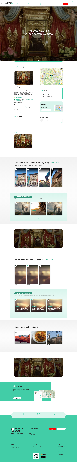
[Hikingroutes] (32, 177)
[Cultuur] (20, 274)
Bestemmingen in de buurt (47, 96)
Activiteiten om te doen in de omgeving (49, 92)
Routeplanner (17, 398)
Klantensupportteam (62, 452)
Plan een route (34, 428)
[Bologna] (38, 337)
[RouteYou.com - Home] (9, 3)
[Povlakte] (22, 337)
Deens (27, 99)
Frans (16, 100)
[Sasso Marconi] (54, 337)
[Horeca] (44, 274)
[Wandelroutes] (20, 177)
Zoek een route (34, 434)
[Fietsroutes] (44, 177)
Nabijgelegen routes (46, 110)
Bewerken (23, 67)
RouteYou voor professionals (66, 1)
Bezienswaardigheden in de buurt (48, 94)
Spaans (22, 100)
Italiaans (18, 100)
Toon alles (54, 163)
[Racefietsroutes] (56, 177)
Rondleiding (58, 1)
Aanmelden (61, 429)
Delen (17, 67)
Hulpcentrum (60, 454)
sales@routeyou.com (62, 448)
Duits (29, 99)
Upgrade (65, 4)
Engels (32, 99)
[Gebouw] (32, 274)
